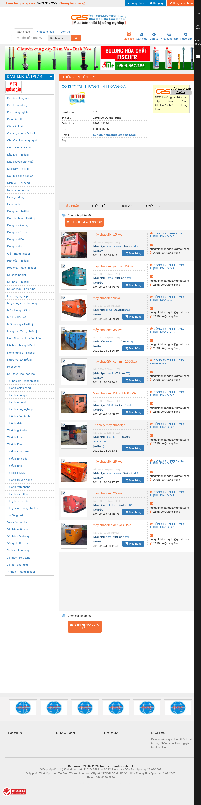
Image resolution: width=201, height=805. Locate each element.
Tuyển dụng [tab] (153, 206)
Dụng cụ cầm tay (17, 225)
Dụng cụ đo (14, 246)
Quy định (198, 27)
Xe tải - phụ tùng (17, 564)
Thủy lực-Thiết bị (17, 501)
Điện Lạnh (13, 204)
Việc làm (128, 38)
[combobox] (70, 38)
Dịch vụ (154, 38)
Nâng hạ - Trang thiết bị (22, 331)
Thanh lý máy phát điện (109, 425)
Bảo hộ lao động (17, 105)
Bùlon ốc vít (14, 119)
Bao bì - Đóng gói (18, 98)
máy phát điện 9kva (106, 298)
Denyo (109, 278)
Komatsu (110, 341)
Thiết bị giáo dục (17, 430)
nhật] (127, 310)
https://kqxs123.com (119, 783)
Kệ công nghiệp (17, 274)
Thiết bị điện (15, 423)
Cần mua (141, 38)
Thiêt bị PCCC (16, 472)
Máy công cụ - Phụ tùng (22, 303)
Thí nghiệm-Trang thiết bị (23, 380)
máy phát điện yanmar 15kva (113, 266)
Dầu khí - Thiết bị (18, 154)
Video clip (186, 38)
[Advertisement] (127, 174)
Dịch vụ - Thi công (18, 182)
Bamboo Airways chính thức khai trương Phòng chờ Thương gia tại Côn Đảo (171, 743)
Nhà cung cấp (169, 38)
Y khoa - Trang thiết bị (21, 571)
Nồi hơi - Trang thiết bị (21, 345)
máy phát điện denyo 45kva (112, 525)
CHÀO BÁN (65, 733)
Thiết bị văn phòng (18, 486)
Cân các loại (15, 126)
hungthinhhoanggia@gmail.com (114, 134)
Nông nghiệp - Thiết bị (21, 352)
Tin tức (197, 13)
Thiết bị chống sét (18, 395)
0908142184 (113, 437)
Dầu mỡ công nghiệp (20, 175)
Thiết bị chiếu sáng (19, 387)
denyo (109, 310)
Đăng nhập (137, 3)
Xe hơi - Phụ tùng (18, 550)
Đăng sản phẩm (183, 3)
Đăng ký (158, 3)
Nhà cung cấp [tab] (45, 31)
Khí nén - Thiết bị (18, 281)
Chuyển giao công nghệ (22, 140)
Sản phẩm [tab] (23, 31)
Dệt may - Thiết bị (18, 168)
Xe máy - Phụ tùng (18, 557)
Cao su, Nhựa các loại (21, 133)
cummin (110, 373)
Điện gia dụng (16, 197)
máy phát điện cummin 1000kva (115, 361)
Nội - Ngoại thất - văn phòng (24, 338)
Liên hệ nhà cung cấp (85, 222)
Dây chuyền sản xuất (20, 161)
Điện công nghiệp (18, 189)
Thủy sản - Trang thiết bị (22, 508)
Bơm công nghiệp (18, 112)
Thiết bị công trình (18, 416)
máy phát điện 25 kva (107, 461)
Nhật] (136, 246)
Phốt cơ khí (14, 366)
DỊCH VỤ (158, 733)
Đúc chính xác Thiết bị (21, 218)
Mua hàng (135, 253)
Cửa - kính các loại (19, 147)
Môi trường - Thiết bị (20, 324)
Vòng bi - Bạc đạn (18, 543)
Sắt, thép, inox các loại (21, 373)
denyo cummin (114, 246)
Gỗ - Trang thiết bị (18, 253)
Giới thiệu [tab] (99, 206)
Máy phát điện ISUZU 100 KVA (114, 393)
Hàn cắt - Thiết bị (18, 260)
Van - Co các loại (17, 522)
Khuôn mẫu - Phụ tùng (21, 288)
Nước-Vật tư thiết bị (19, 359)
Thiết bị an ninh (16, 402)
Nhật (108, 537)
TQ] (128, 373)
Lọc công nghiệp (17, 296)
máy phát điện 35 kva (107, 330)
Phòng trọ (75, 783)
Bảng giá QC (197, 42)
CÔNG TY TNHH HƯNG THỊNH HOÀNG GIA (167, 235)
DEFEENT (111, 505)
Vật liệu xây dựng (18, 536)
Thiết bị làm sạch (17, 444)
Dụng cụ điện (15, 239)
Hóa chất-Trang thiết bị (21, 267)
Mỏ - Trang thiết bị (18, 310)
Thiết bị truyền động (19, 479)
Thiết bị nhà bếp (17, 458)
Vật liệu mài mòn (17, 529)
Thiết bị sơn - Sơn (18, 451)
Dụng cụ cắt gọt (17, 232)
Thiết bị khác (15, 437)
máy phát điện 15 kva (107, 234)
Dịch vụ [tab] (65, 31)
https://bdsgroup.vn (95, 783)
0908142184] (100, 441)
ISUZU (109, 405)
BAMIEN (15, 733)
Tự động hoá (15, 515)
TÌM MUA (111, 733)
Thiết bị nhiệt (15, 465)
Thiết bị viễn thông (18, 493)
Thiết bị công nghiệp (20, 409)
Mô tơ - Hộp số (16, 317)
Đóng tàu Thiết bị (18, 211)
